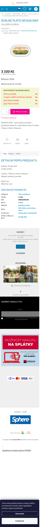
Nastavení (19, 513)
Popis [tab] (5, 154)
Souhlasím (19, 521)
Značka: (11, 33)
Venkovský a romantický (27, 213)
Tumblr (24, 412)
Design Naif (22, 217)
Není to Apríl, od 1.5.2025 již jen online (20, 235)
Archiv (20, 247)
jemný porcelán (24, 205)
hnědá (20, 203)
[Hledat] (2, 9)
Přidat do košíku (21, 112)
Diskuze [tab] (11, 154)
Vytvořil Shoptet (15, 433)
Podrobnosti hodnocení (29, 31)
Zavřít (22, 135)
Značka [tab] (17, 154)
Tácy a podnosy (24, 194)
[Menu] (36, 9)
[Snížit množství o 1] (9, 113)
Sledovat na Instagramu (22, 286)
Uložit (14, 135)
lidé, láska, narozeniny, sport (27, 209)
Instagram (17, 412)
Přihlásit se (20, 324)
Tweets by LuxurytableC (20, 295)
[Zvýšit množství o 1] (9, 110)
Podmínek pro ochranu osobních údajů (26, 318)
